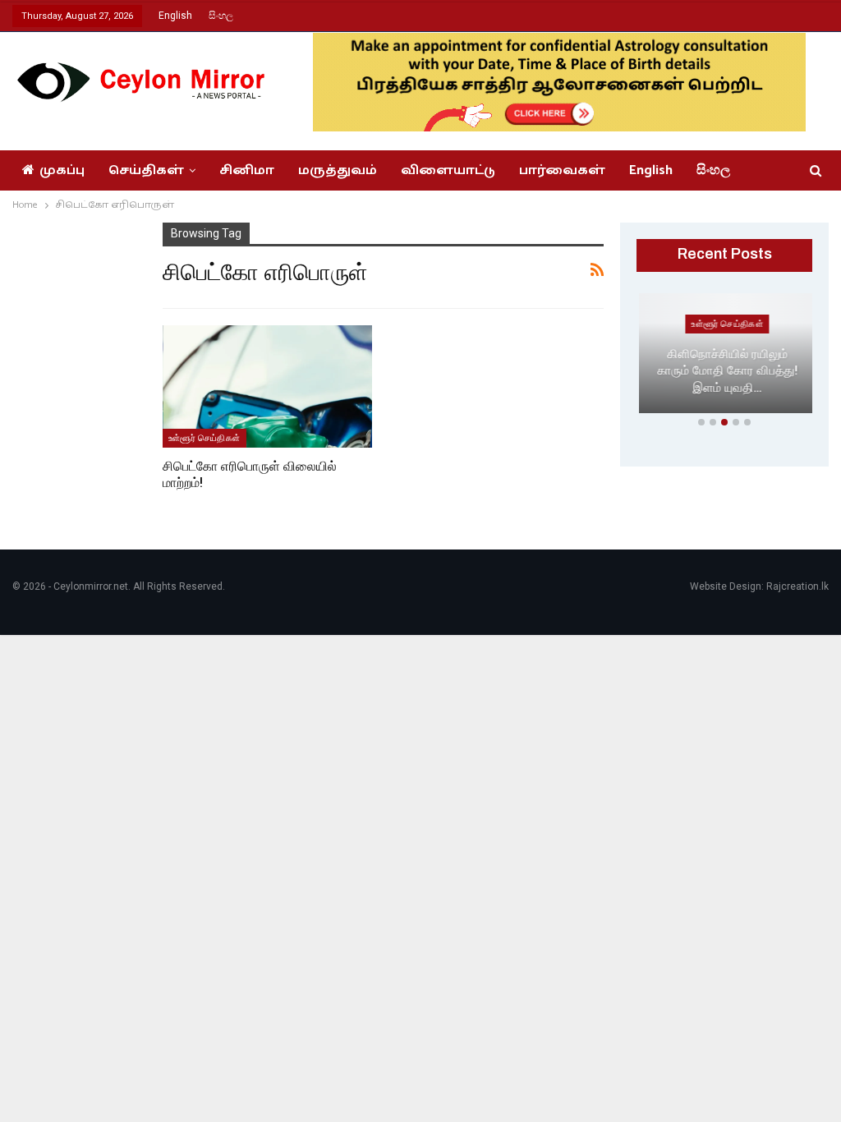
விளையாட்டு (448, 170)
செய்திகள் (146, 170)
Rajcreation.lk (797, 586)
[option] (724, 356)
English (175, 15)
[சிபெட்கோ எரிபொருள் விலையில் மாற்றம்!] (268, 386)
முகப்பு (62, 170)
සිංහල (221, 15)
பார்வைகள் (562, 170)
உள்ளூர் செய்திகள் (204, 438)
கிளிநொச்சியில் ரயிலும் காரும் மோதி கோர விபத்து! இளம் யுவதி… (725, 371)
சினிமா (246, 170)
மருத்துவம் (337, 170)
